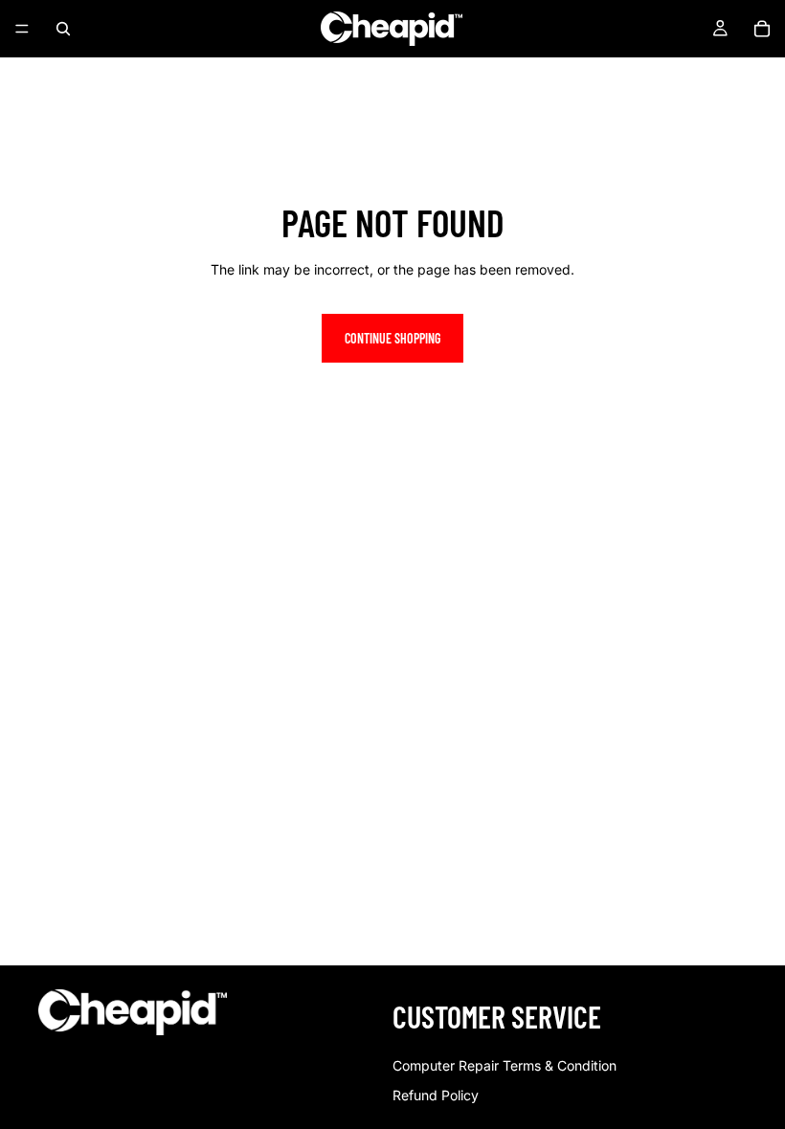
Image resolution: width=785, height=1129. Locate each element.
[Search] (63, 29)
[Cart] (762, 29)
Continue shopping (392, 338)
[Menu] (22, 29)
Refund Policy (435, 1095)
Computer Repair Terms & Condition (504, 1065)
